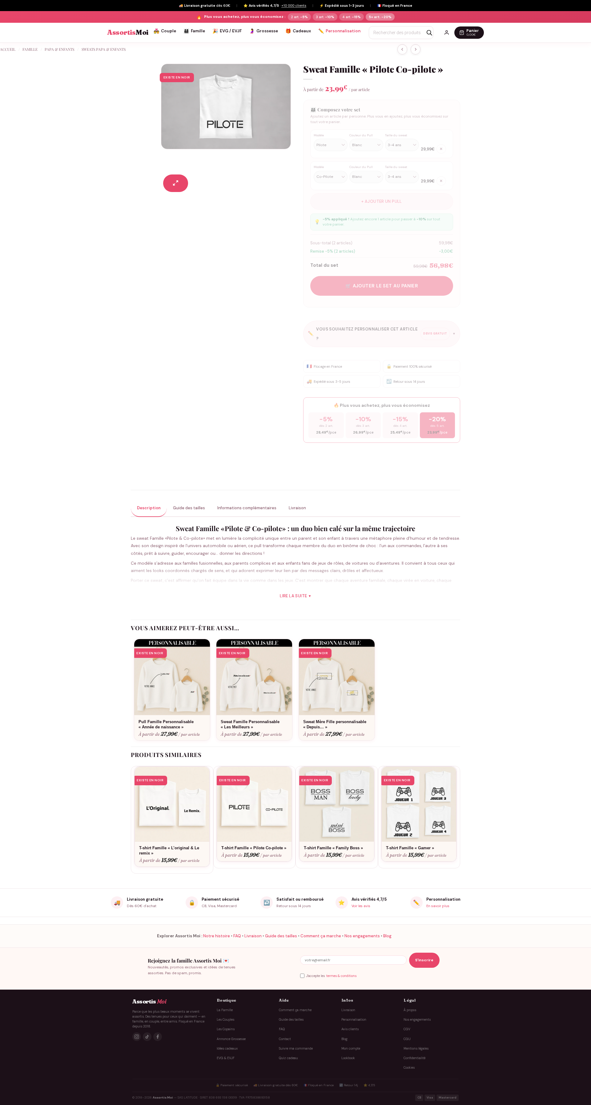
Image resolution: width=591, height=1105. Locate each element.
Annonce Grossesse (231, 1039)
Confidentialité (414, 1058)
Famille (194, 31)
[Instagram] (136, 1036)
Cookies (409, 1068)
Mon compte (350, 1049)
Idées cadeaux (227, 1049)
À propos (410, 1010)
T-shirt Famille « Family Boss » (333, 848)
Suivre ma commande (296, 1049)
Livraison (253, 936)
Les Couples (225, 1020)
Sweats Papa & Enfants (104, 49)
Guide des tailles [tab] (189, 507)
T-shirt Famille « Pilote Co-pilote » (253, 848)
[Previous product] (415, 49)
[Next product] (402, 49)
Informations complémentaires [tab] (246, 507)
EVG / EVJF (227, 31)
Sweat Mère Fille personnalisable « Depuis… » (334, 724)
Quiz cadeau (288, 1058)
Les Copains (226, 1029)
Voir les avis (361, 906)
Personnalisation (339, 31)
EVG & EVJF (226, 1058)
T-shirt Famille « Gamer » (410, 848)
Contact (285, 1039)
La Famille (225, 1010)
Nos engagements (362, 936)
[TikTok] (147, 1036)
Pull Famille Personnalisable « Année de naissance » (166, 724)
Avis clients (350, 1029)
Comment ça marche (320, 936)
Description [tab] (149, 507)
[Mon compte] (446, 32)
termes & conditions (341, 976)
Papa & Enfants (59, 49)
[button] (175, 183)
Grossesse (263, 31)
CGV (407, 1029)
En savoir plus (437, 906)
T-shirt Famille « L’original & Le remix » (169, 850)
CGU (407, 1039)
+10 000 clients (293, 5)
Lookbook (348, 1058)
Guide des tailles (281, 936)
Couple (165, 31)
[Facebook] (157, 1036)
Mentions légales (416, 1049)
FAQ (237, 936)
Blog (387, 936)
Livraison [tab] (297, 507)
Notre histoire (216, 936)
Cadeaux (298, 31)
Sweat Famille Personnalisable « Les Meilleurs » (250, 724)
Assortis (127, 32)
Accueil (7, 49)
